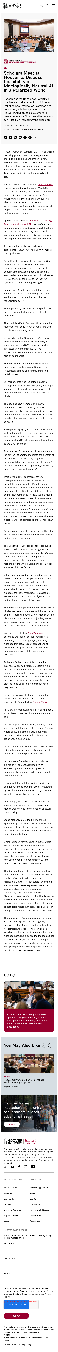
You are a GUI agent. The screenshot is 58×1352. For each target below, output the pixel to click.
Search (7, 1220)
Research (8, 1193)
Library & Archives (12, 1209)
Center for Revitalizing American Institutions (29, 129)
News (32, 1193)
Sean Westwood (36, 632)
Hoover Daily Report (39, 1209)
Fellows (7, 1204)
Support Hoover (11, 1215)
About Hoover (10, 1187)
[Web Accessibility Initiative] (12, 5)
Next (50, 1045)
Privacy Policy (10, 1344)
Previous (44, 1045)
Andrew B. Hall (45, 184)
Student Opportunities (40, 1187)
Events (33, 1198)
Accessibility (36, 1220)
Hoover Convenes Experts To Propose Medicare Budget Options (29, 1070)
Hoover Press (36, 1215)
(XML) (28, 1344)
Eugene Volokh (40, 701)
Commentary (10, 1198)
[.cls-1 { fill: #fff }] (20, 137)
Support (12, 1124)
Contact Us (35, 1204)
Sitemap (21, 1344)
